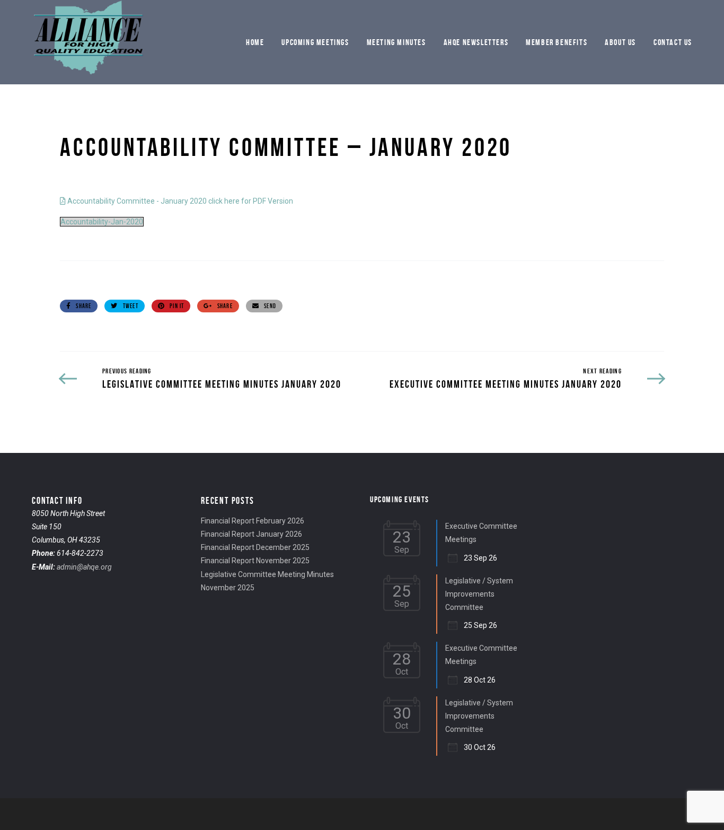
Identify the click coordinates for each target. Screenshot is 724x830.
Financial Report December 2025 (255, 547)
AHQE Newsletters (476, 42)
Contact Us (673, 42)
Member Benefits (556, 42)
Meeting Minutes (396, 42)
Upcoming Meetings (315, 42)
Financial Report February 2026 (252, 521)
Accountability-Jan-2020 (101, 221)
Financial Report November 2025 (255, 560)
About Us (620, 42)
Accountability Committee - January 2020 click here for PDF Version (179, 201)
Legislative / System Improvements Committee (479, 593)
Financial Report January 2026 (251, 534)
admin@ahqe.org (84, 567)
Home (255, 42)
